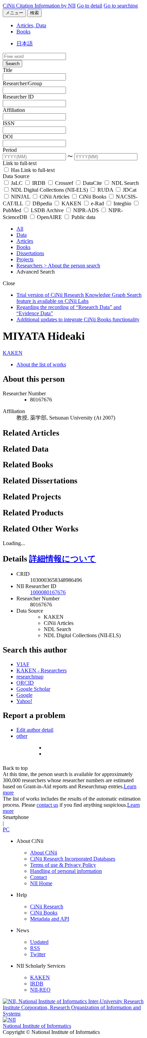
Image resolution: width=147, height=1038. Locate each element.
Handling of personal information (66, 871)
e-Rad (97, 203)
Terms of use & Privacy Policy (63, 865)
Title (7, 70)
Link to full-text (20, 163)
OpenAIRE (49, 217)
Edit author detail (34, 730)
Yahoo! (24, 701)
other (21, 736)
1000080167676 (48, 592)
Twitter (37, 954)
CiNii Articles (54, 197)
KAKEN (71, 203)
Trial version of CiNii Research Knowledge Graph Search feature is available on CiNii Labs (79, 298)
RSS (35, 948)
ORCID (25, 683)
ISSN (9, 123)
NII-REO (40, 990)
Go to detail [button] (89, 6)
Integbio (122, 203)
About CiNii (43, 853)
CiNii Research (46, 906)
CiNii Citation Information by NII (39, 6)
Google (24, 695)
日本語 (24, 43)
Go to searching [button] (121, 6)
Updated (39, 942)
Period (10, 150)
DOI (8, 137)
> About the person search (72, 265)
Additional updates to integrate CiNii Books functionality (77, 319)
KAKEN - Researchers (41, 670)
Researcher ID (18, 97)
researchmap (29, 676)
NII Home (41, 883)
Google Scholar (33, 689)
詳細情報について (62, 558)
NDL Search (124, 183)
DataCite (92, 183)
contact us (47, 805)
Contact (38, 877)
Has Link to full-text (32, 170)
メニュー (14, 12)
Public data (82, 217)
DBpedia (42, 203)
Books (23, 31)
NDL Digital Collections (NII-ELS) (49, 190)
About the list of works (41, 364)
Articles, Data (31, 25)
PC (6, 829)
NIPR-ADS (86, 210)
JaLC (17, 183)
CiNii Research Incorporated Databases (72, 859)
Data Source (16, 176)
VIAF (22, 664)
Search (12, 63)
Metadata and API (49, 919)
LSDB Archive (47, 210)
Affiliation (14, 110)
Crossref (64, 183)
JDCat (128, 190)
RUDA (105, 190)
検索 (34, 12)
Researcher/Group (22, 83)
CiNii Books (93, 197)
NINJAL (20, 197)
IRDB (39, 183)
